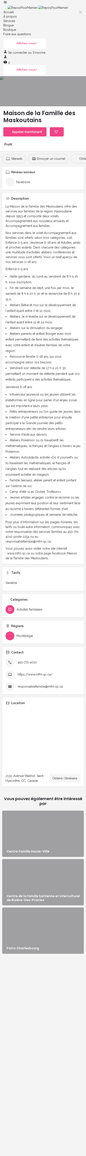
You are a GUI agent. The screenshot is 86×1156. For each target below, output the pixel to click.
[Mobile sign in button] (5, 57)
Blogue (8, 25)
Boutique (9, 29)
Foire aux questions (17, 34)
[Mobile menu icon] (43, 2)
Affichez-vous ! (26, 43)
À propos (10, 16)
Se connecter (18, 52)
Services (9, 21)
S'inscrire (39, 52)
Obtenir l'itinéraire (64, 778)
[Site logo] (23, 7)
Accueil (8, 12)
